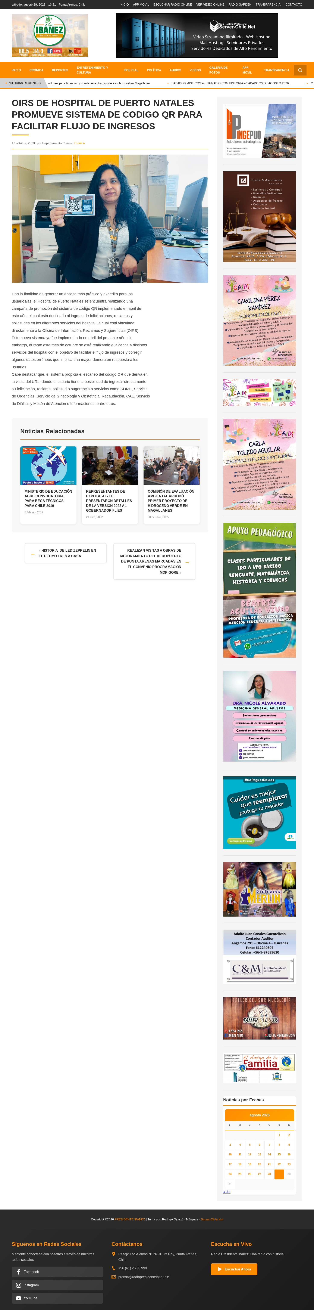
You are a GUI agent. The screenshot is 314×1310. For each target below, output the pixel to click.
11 (240, 1154)
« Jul (226, 1192)
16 (289, 1154)
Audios (175, 70)
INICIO (124, 4)
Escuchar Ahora (238, 1269)
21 (269, 1164)
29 (279, 1174)
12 (249, 1154)
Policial (131, 70)
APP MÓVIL (141, 4)
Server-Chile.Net (212, 1219)
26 (249, 1174)
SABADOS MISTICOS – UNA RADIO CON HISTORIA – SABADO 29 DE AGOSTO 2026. (220, 83)
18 (239, 1164)
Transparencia (276, 70)
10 (230, 1154)
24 (230, 1174)
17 (230, 1164)
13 (259, 1154)
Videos (195, 70)
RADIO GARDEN (240, 4)
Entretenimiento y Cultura (92, 70)
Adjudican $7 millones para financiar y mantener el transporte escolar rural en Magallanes (80, 83)
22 (279, 1164)
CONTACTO (294, 4)
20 (259, 1164)
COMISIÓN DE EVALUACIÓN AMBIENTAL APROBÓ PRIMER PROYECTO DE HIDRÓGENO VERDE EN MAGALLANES (171, 501)
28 (269, 1174)
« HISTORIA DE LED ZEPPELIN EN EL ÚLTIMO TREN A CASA (68, 553)
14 (269, 1154)
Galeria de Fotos (218, 70)
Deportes (60, 70)
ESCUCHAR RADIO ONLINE (172, 4)
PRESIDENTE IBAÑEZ (130, 1219)
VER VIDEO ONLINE (210, 4)
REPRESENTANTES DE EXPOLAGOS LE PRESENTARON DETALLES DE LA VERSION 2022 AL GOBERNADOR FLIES (109, 501)
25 (239, 1174)
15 (279, 1154)
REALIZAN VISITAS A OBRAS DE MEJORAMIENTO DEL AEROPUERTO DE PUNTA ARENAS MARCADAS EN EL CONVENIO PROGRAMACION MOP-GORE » (150, 561)
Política (154, 70)
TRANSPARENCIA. (268, 4)
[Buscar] (300, 70)
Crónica (36, 70)
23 (289, 1164)
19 (249, 1164)
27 (259, 1174)
